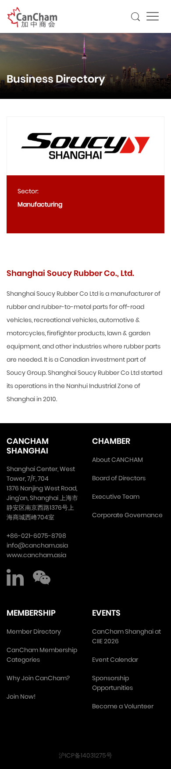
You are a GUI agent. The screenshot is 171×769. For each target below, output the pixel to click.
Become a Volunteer (122, 706)
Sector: (28, 191)
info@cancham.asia (37, 545)
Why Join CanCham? (38, 678)
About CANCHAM (117, 459)
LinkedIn (15, 577)
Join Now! (21, 696)
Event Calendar (115, 659)
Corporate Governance (127, 515)
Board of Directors (119, 478)
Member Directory (34, 631)
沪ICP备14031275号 (85, 755)
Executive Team (115, 496)
